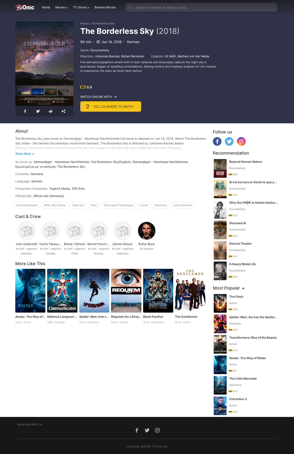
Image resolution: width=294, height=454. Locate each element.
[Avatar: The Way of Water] (30, 291)
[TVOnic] (24, 7)
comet (144, 205)
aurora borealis (183, 205)
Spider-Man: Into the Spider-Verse (94, 316)
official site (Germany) (48, 196)
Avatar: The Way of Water (30, 316)
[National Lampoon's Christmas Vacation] (62, 291)
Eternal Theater (240, 243)
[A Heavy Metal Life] (220, 270)
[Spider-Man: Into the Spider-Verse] (94, 291)
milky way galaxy (55, 205)
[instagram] (241, 144)
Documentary (99, 50)
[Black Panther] (158, 291)
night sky (78, 205)
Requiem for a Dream (126, 316)
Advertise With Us (29, 424)
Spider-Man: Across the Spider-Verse (253, 317)
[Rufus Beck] (147, 231)
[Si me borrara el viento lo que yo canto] (220, 189)
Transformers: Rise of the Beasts (253, 337)
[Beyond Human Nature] (220, 168)
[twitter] (229, 144)
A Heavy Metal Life (242, 264)
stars (94, 205)
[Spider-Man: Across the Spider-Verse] (220, 324)
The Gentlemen (186, 316)
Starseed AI (237, 223)
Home (46, 7)
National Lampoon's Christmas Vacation (62, 316)
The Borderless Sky (103, 23)
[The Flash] (220, 303)
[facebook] (217, 144)
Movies (60, 7)
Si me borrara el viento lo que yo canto (253, 182)
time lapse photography (118, 205)
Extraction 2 (238, 399)
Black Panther (153, 316)
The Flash (236, 296)
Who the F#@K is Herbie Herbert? (253, 202)
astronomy (160, 205)
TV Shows (80, 7)
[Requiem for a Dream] (126, 291)
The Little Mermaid (243, 378)
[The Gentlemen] (190, 291)
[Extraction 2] (220, 405)
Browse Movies (105, 7)
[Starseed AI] (220, 230)
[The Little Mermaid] (220, 385)
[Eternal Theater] (220, 250)
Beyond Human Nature (245, 161)
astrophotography (27, 205)
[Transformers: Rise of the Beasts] (220, 344)
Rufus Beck (147, 244)
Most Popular (226, 288)
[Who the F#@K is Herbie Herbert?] (220, 209)
